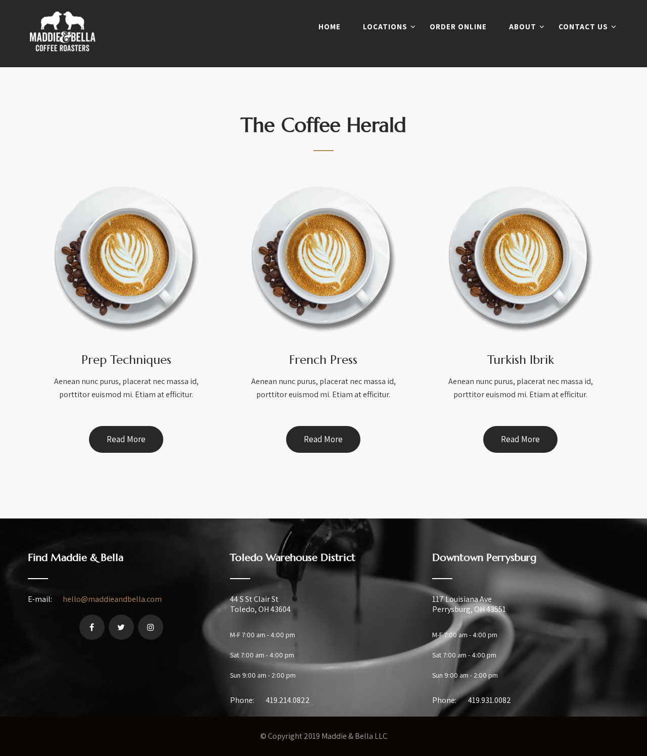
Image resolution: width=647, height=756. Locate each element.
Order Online (458, 26)
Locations (385, 26)
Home (329, 26)
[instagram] (150, 627)
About (522, 26)
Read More (126, 439)
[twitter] (121, 627)
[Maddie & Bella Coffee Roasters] (62, 60)
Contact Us (583, 26)
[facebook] (92, 627)
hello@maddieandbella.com (112, 599)
